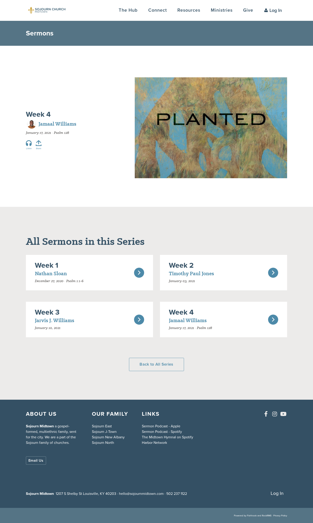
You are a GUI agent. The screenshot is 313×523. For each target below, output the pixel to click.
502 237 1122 (176, 493)
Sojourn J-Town (104, 431)
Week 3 (47, 312)
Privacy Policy (280, 515)
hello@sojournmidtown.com (141, 493)
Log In (275, 10)
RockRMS (267, 515)
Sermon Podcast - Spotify (162, 431)
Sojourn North (103, 442)
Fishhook (252, 515)
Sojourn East (102, 426)
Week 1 (46, 265)
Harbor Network (154, 442)
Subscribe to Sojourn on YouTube (283, 414)
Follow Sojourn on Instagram (274, 414)
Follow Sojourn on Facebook (266, 414)
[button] (157, 10)
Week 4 (38, 114)
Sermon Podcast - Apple (161, 426)
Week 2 (181, 265)
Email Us (36, 460)
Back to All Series (156, 364)
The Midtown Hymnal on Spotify (167, 437)
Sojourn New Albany (108, 437)
